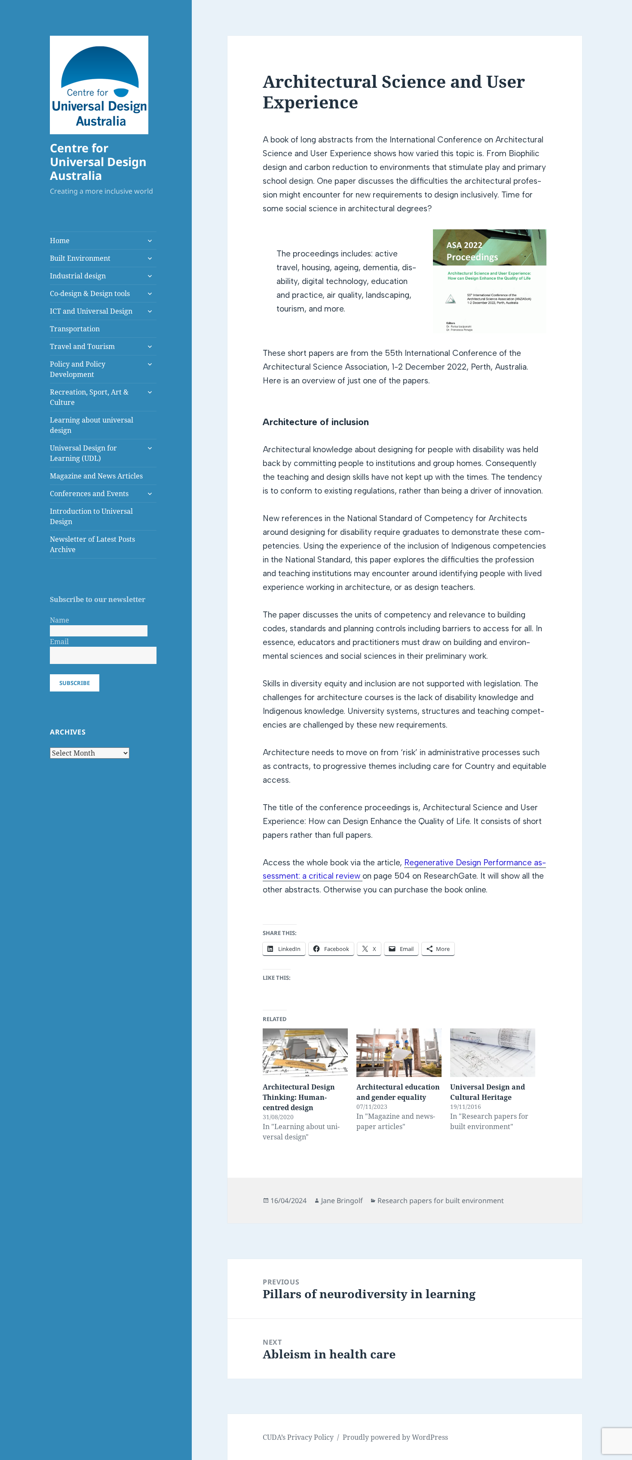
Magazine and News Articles (96, 476)
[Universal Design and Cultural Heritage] (492, 1052)
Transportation (75, 328)
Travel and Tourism (82, 346)
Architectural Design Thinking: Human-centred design (299, 1097)
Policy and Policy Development (77, 369)
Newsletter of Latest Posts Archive (92, 544)
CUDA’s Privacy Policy (298, 1437)
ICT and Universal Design (91, 311)
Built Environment (80, 258)
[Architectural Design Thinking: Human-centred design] (305, 1052)
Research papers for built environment (440, 1200)
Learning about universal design (91, 425)
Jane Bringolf (342, 1200)
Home (60, 240)
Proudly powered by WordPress (395, 1437)
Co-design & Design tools (90, 293)
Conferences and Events (89, 493)
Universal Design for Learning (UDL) (83, 453)
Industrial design (78, 276)
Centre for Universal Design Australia (98, 161)
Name (59, 620)
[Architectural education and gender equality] (399, 1052)
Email (59, 641)
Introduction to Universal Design (91, 516)
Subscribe (74, 683)
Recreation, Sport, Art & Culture (89, 397)
